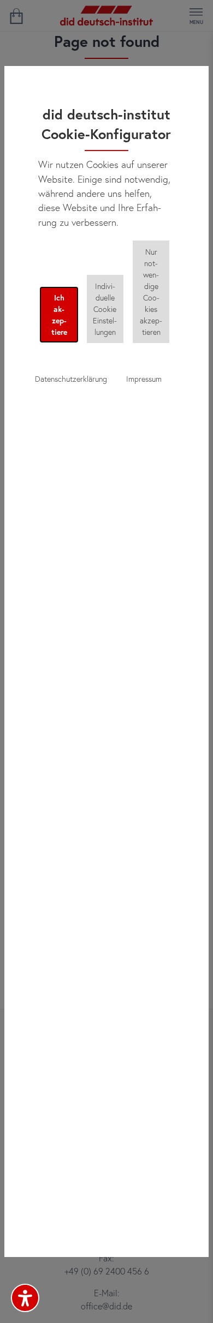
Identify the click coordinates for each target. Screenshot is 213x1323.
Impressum (144, 379)
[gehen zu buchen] (16, 15)
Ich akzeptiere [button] (59, 314)
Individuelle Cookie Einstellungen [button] (105, 309)
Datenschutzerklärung (71, 379)
